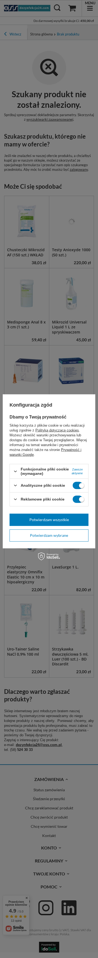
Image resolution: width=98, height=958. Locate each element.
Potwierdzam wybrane (49, 535)
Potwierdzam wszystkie (49, 519)
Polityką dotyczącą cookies (57, 430)
